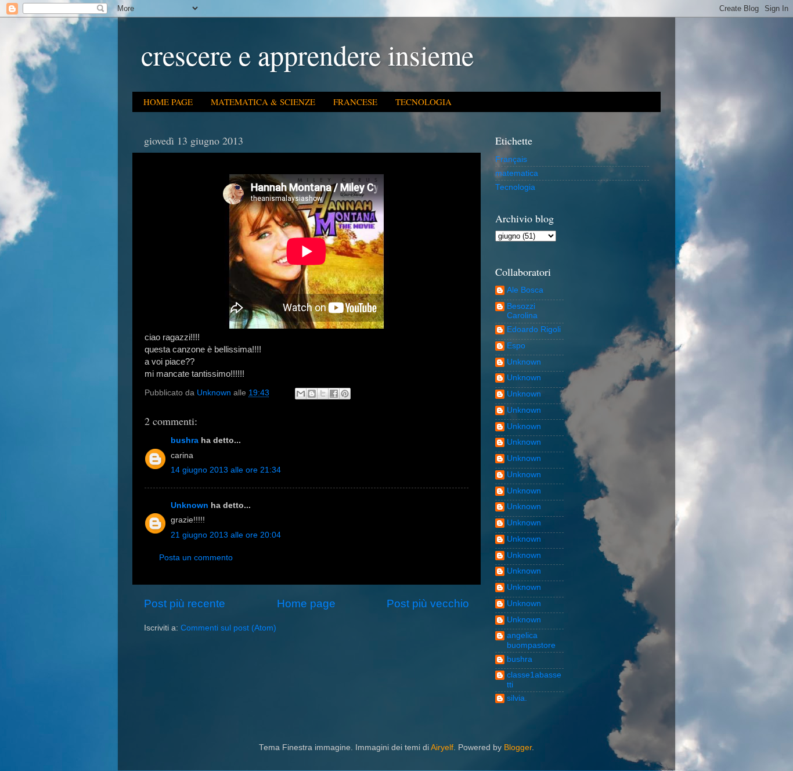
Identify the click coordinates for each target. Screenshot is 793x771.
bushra (185, 440)
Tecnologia (515, 187)
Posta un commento (196, 557)
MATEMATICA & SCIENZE (263, 101)
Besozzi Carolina (522, 311)
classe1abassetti (534, 680)
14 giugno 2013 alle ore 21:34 (226, 470)
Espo (516, 345)
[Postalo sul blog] (312, 393)
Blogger (518, 747)
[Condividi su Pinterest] (345, 393)
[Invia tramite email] (301, 393)
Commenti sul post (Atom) (228, 628)
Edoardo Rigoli (534, 329)
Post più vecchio (428, 603)
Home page (306, 603)
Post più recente (184, 603)
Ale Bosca (525, 290)
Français (511, 159)
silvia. (517, 698)
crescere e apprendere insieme (307, 54)
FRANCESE (355, 101)
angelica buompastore (531, 640)
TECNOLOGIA (423, 101)
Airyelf (442, 747)
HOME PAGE (168, 101)
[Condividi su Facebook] (334, 393)
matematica (516, 173)
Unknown (189, 505)
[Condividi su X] (323, 393)
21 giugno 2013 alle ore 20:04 (226, 535)
